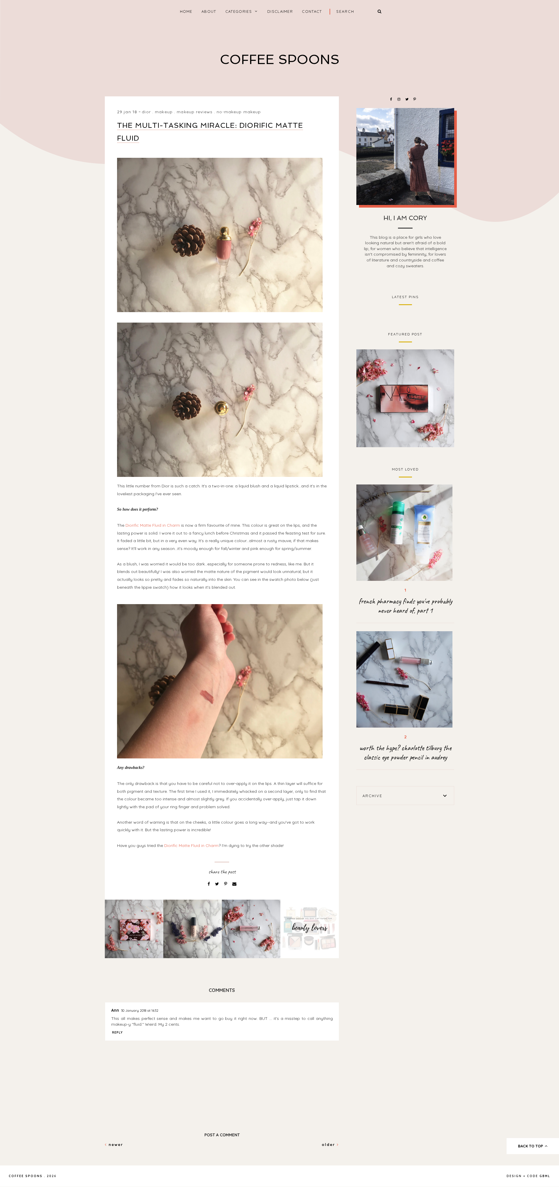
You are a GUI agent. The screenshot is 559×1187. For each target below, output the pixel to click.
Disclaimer (280, 11)
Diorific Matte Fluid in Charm (152, 525)
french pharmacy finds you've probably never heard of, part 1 (405, 606)
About (208, 11)
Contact (312, 11)
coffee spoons (279, 59)
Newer (115, 1144)
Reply (117, 1032)
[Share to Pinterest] (226, 884)
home (186, 11)
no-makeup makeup (239, 111)
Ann (115, 1010)
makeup (164, 111)
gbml (544, 1176)
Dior (146, 111)
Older (329, 1144)
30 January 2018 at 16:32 (139, 1011)
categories (238, 11)
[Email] (234, 884)
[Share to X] (217, 884)
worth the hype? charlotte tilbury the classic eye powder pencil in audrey (405, 752)
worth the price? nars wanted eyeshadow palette (405, 397)
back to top (531, 1146)
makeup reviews (195, 111)
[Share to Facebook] (209, 884)
